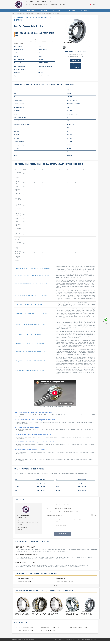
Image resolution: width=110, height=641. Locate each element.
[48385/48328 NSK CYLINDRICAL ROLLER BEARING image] (75, 30)
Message (48, 519)
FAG (57, 483)
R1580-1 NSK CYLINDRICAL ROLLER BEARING (28, 304)
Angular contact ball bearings (59, 10)
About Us (14, 639)
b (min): (16, 128)
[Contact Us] (106, 320)
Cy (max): (17, 148)
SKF (57, 479)
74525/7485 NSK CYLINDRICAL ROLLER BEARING (29, 371)
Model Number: (18, 50)
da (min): (16, 135)
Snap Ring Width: (19, 141)
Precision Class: (19, 63)
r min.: (16, 53)
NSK (16, 479)
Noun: (15, 155)
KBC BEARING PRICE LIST (25, 563)
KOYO (57, 487)
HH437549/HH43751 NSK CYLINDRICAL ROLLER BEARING (32, 275)
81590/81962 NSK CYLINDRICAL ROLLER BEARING (30, 361)
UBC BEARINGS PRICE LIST (75, 56)
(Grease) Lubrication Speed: (22, 124)
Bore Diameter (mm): (20, 69)
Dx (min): (16, 138)
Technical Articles (44, 10)
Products (18, 13)
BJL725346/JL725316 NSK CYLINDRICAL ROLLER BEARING (32, 269)
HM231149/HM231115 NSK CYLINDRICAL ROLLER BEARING (32, 284)
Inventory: (17, 131)
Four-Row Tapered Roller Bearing (28, 13)
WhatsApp (75, 64)
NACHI (17, 491)
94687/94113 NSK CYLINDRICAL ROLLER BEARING (30, 325)
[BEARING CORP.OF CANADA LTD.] (19, 4)
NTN (16, 483)
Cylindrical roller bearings (86, 10)
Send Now (62, 534)
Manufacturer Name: (20, 145)
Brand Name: (18, 46)
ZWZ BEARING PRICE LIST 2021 (27, 555)
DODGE (58, 491)
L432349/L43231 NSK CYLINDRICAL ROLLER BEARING (31, 295)
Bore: (16, 76)
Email (48, 505)
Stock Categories (31, 10)
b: (14, 152)
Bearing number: (19, 59)
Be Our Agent (75, 68)
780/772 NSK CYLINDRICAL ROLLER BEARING (28, 334)
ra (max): (16, 121)
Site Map (26, 639)
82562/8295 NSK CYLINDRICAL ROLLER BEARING (30, 352)
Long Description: (19, 66)
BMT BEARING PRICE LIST (25, 547)
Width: (16, 56)
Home (20, 10)
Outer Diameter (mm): (20, 117)
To (47, 508)
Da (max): (17, 73)
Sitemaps (31, 639)
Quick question (51, 515)
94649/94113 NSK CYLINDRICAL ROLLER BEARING (30, 343)
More (55, 585)
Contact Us (20, 639)
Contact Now (75, 60)
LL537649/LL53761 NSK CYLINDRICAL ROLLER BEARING (31, 313)
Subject (48, 512)
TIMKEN (17, 487)
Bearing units (72, 10)
